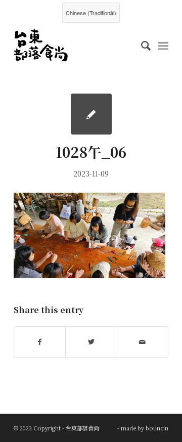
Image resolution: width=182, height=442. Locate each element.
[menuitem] (141, 45)
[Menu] (163, 45)
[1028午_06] (91, 114)
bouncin (157, 428)
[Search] (141, 45)
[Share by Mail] (142, 342)
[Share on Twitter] (91, 342)
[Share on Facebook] (39, 342)
